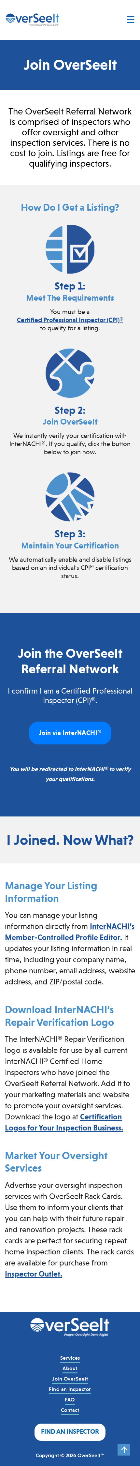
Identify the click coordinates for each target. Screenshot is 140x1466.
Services (70, 1358)
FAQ (70, 1400)
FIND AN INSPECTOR (70, 1431)
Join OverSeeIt (70, 1379)
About (70, 1368)
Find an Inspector (70, 1389)
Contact (70, 1410)
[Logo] (70, 1332)
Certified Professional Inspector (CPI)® (70, 320)
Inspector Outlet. (33, 1274)
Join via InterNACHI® (70, 733)
